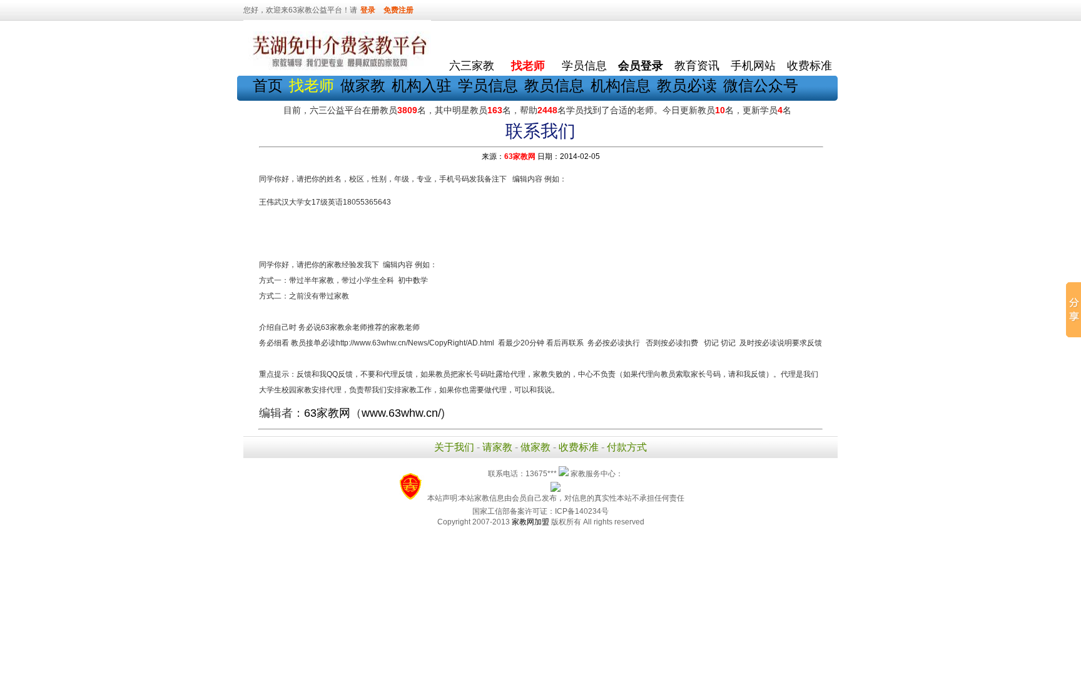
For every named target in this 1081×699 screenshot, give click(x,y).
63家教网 (519, 156)
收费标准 (809, 65)
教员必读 (687, 85)
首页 (268, 85)
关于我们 (454, 447)
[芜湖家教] (337, 67)
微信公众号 (760, 85)
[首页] (472, 38)
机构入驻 (422, 85)
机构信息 (621, 85)
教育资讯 (696, 65)
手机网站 (753, 65)
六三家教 (471, 65)
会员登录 (640, 65)
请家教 (497, 447)
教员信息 (554, 85)
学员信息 (584, 65)
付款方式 (627, 447)
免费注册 (398, 10)
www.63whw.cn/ (401, 413)
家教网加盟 (530, 522)
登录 (367, 10)
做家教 (362, 85)
